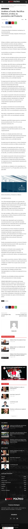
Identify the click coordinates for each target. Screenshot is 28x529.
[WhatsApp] (15, 23)
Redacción (14, 331)
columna (6, 300)
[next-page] (4, 361)
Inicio (2, 5)
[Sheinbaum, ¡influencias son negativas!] (5, 411)
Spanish (6, 527)
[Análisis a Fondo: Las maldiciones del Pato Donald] (5, 349)
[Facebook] (6, 23)
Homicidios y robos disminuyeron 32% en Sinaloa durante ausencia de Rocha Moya (18, 434)
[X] (9, 23)
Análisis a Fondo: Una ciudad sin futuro (18, 339)
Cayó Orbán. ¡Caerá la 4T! (15, 394)
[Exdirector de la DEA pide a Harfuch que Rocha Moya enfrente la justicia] (5, 427)
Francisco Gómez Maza (8, 5)
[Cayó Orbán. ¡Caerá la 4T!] (5, 396)
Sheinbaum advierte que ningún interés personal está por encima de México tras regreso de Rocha (18, 441)
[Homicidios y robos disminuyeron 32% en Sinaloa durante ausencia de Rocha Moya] (5, 434)
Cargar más (13, 416)
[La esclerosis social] (5, 404)
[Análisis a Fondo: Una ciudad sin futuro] (5, 342)
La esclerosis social (14, 401)
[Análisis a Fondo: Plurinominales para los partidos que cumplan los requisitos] (5, 356)
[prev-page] (2, 361)
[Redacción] (14, 324)
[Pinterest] (12, 23)
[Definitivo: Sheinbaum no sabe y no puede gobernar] (5, 389)
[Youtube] (17, 518)
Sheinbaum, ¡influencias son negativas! (18, 409)
